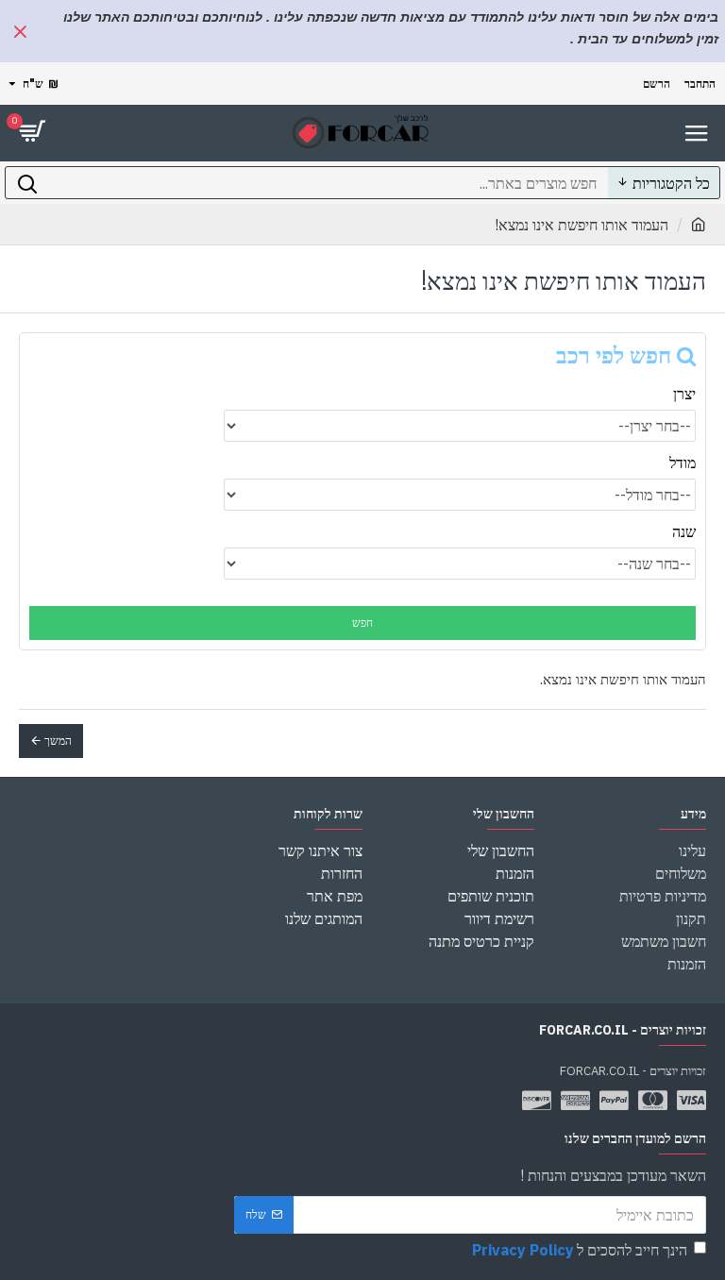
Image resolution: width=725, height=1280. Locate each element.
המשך (58, 740)
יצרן (684, 393)
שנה (684, 531)
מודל (682, 462)
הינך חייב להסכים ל (579, 1249)
